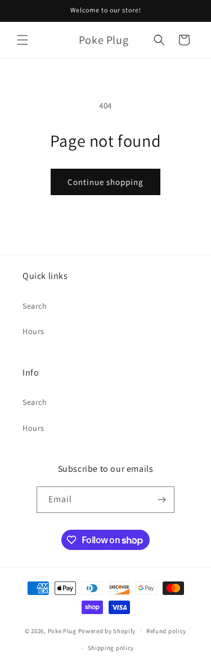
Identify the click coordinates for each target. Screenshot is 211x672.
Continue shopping (105, 182)
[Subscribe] (161, 499)
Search (35, 306)
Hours (33, 331)
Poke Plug (62, 630)
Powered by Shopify (107, 630)
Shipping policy (111, 648)
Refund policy (166, 631)
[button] (22, 40)
